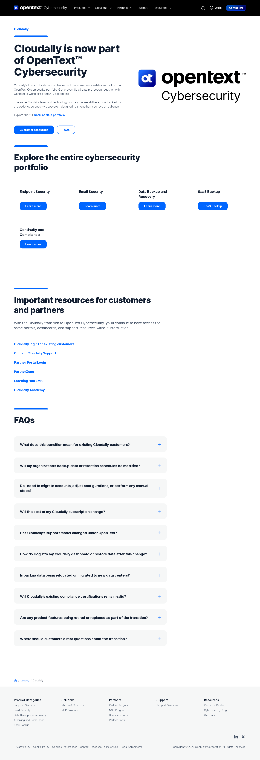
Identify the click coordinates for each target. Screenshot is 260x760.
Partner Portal (117, 720)
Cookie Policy (41, 746)
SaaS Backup (213, 206)
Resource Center (214, 705)
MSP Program (117, 710)
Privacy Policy (22, 746)
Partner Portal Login (30, 362)
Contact (84, 746)
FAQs (66, 130)
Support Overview (167, 705)
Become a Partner (119, 715)
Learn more (33, 206)
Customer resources (34, 130)
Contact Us (236, 7)
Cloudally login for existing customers (44, 344)
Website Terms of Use (105, 746)
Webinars (209, 715)
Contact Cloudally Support (35, 353)
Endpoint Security (24, 705)
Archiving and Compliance (29, 720)
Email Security (22, 710)
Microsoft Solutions (73, 705)
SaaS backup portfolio (49, 115)
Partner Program (118, 705)
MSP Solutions (70, 710)
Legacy (25, 680)
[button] (81, 7)
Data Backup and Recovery (30, 715)
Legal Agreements (131, 746)
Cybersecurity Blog (215, 710)
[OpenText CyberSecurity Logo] (40, 7)
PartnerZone (24, 372)
